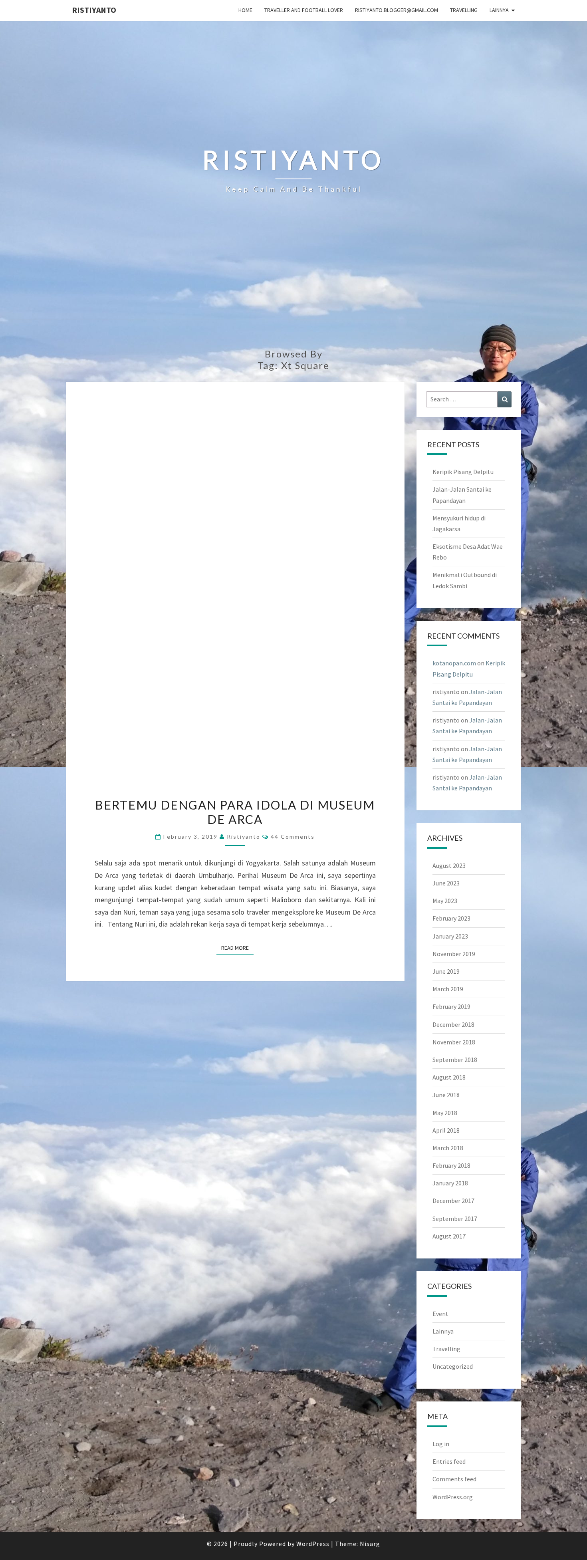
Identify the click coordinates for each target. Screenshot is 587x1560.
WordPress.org (452, 1497)
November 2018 (453, 1042)
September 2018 (454, 1060)
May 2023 (444, 901)
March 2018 (447, 1148)
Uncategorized (452, 1366)
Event (440, 1314)
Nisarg (370, 1544)
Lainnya (499, 10)
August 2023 (449, 865)
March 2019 (447, 989)
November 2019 (453, 954)
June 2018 (446, 1095)
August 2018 (449, 1077)
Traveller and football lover (303, 10)
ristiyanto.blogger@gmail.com (396, 10)
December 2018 (453, 1024)
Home (245, 10)
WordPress (312, 1544)
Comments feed (454, 1479)
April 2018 (446, 1130)
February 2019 (451, 1006)
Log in (440, 1444)
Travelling (464, 10)
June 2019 (446, 971)
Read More (237, 947)
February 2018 (451, 1165)
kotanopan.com (454, 663)
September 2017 (454, 1219)
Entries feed (449, 1461)
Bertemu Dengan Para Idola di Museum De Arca (235, 812)
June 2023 (446, 883)
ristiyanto (94, 10)
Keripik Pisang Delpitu (463, 472)
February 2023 (451, 918)
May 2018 (444, 1113)
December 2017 (453, 1201)
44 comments (293, 836)
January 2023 (450, 936)
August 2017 (449, 1236)
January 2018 (450, 1183)
